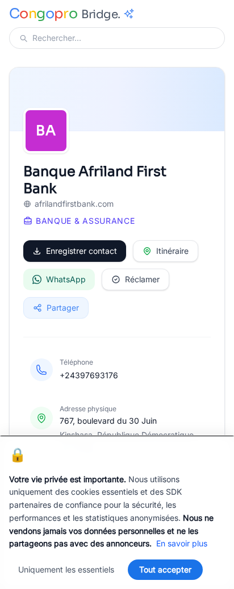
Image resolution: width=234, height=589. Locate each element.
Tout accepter (165, 569)
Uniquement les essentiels (66, 569)
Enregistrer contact (81, 251)
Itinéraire (172, 251)
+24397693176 (89, 375)
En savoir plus (181, 543)
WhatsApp (66, 279)
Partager (63, 307)
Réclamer (142, 279)
